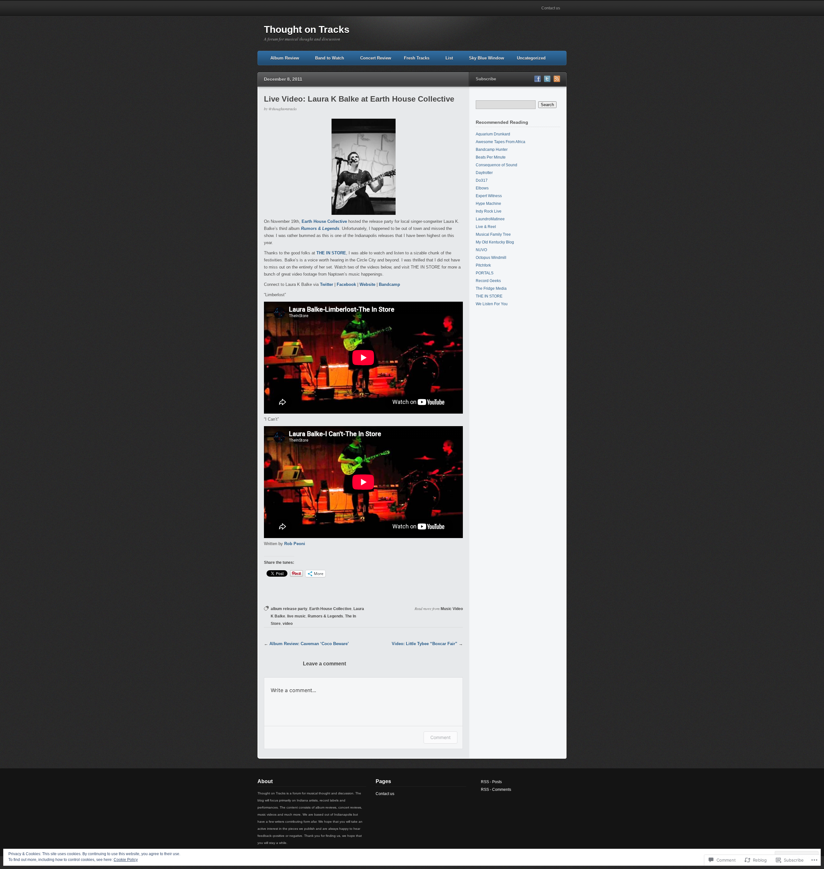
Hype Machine (488, 203)
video (288, 623)
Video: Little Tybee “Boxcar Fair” (424, 643)
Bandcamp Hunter (492, 149)
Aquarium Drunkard (493, 134)
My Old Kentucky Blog (495, 242)
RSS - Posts (491, 782)
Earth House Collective (324, 221)
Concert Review (375, 58)
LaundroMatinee (490, 219)
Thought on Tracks (307, 29)
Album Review (284, 58)
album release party (289, 609)
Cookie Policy (126, 859)
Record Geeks (488, 281)
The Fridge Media (491, 288)
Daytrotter (484, 172)
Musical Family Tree (493, 234)
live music (296, 616)
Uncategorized (531, 58)
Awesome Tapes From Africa (500, 142)
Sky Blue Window (486, 58)
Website (367, 284)
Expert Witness (489, 196)
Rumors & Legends (325, 616)
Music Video (452, 609)
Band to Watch (329, 58)
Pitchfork (483, 265)
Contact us (550, 8)
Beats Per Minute (491, 157)
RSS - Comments (496, 789)
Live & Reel (486, 226)
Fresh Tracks (416, 58)
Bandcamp (389, 284)
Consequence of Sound (496, 165)
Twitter (326, 284)
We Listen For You (492, 304)
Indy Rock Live (488, 211)
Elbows (482, 188)
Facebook (346, 284)
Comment (440, 737)
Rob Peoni (294, 543)
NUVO (481, 250)
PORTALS (484, 273)
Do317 (482, 180)
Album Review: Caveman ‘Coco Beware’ (309, 643)
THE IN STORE (331, 253)
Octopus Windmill (491, 257)
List (449, 58)
